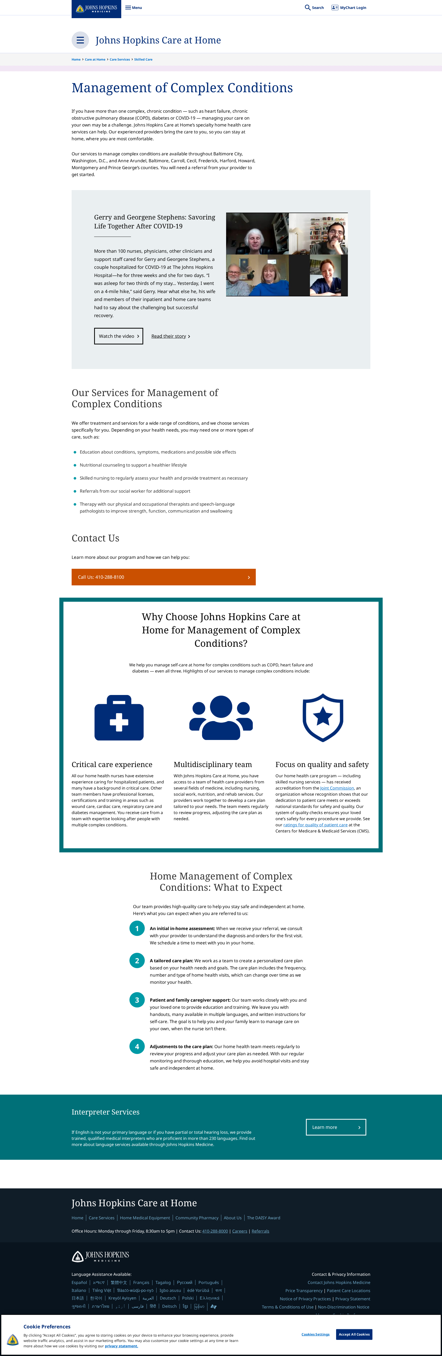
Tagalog (163, 1282)
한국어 (96, 1298)
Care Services (120, 59)
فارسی (138, 1306)
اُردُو (120, 1306)
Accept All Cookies (354, 1334)
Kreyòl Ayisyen (122, 1298)
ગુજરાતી (79, 1306)
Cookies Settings (315, 1334)
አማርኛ (99, 1282)
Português (208, 1282)
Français (141, 1282)
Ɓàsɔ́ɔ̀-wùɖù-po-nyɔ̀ (135, 1290)
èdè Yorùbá (198, 1290)
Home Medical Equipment (145, 1218)
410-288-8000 (215, 1231)
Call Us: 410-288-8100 (101, 577)
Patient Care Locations (348, 1290)
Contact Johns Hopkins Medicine (339, 1282)
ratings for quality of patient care (315, 825)
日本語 (78, 1298)
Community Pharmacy (196, 1218)
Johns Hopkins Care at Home (158, 40)
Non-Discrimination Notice (343, 1307)
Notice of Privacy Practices (305, 1299)
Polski (188, 1298)
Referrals (260, 1231)
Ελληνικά (209, 1298)
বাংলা (218, 1290)
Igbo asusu (170, 1290)
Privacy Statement (352, 1299)
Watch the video (116, 336)
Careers (239, 1231)
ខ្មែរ (185, 1306)
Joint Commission (337, 788)
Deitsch (169, 1306)
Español (79, 1282)
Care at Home (95, 59)
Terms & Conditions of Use (288, 1307)
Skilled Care (143, 59)
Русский (184, 1282)
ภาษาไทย (100, 1306)
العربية (148, 1298)
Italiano (79, 1290)
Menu (133, 10)
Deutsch (168, 1298)
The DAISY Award (263, 1218)
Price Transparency (304, 1290)
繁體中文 (119, 1282)
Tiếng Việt (101, 1290)
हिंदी (153, 1306)
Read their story (168, 336)
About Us (233, 1218)
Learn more (324, 1127)
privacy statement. (121, 1345)
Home (76, 59)
